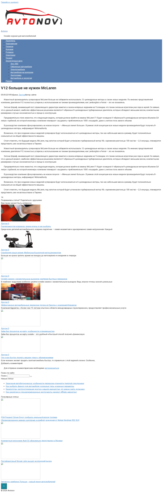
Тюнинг (9, 58)
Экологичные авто (14, 61)
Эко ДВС (14, 64)
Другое (22, 95)
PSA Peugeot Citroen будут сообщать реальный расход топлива (29, 417)
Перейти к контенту (9, 2)
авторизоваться (52, 368)
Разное (9, 81)
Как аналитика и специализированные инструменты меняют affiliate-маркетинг (41, 392)
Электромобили (18, 69)
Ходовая (9, 49)
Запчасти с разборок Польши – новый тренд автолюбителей (28, 482)
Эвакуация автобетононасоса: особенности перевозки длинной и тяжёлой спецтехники (45, 383)
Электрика (10, 55)
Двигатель (10, 41)
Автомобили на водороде (22, 72)
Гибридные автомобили (21, 67)
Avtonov (4, 31)
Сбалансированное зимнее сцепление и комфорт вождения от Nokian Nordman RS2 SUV (40, 420)
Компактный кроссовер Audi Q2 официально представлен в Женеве (32, 441)
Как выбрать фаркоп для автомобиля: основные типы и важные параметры (40, 386)
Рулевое (9, 52)
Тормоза (9, 46)
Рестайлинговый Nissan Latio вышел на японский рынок (26, 461)
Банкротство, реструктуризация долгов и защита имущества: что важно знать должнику (45, 389)
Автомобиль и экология (21, 78)
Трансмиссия (11, 44)
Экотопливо (16, 75)
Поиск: (4, 376)
